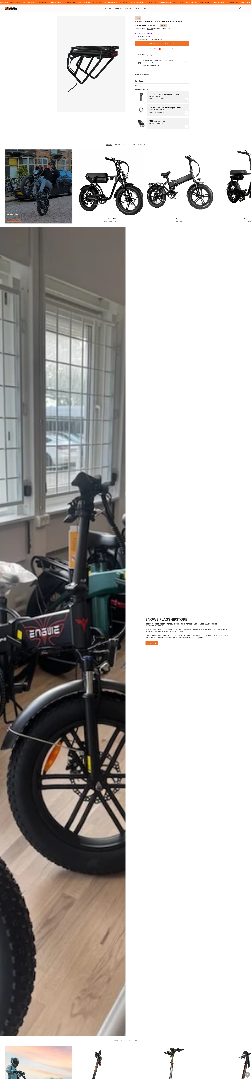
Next (248, 183)
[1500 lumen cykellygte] (141, 123)
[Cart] (245, 8)
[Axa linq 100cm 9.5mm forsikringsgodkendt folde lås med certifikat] (141, 110)
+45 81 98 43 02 (15, 2)
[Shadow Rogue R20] (180, 183)
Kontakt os (139, 81)
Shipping (150, 28)
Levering (138, 86)
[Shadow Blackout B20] (109, 183)
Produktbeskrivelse (142, 74)
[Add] (186, 99)
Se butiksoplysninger (145, 55)
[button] (118, 8)
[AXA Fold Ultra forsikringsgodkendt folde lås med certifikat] (141, 97)
